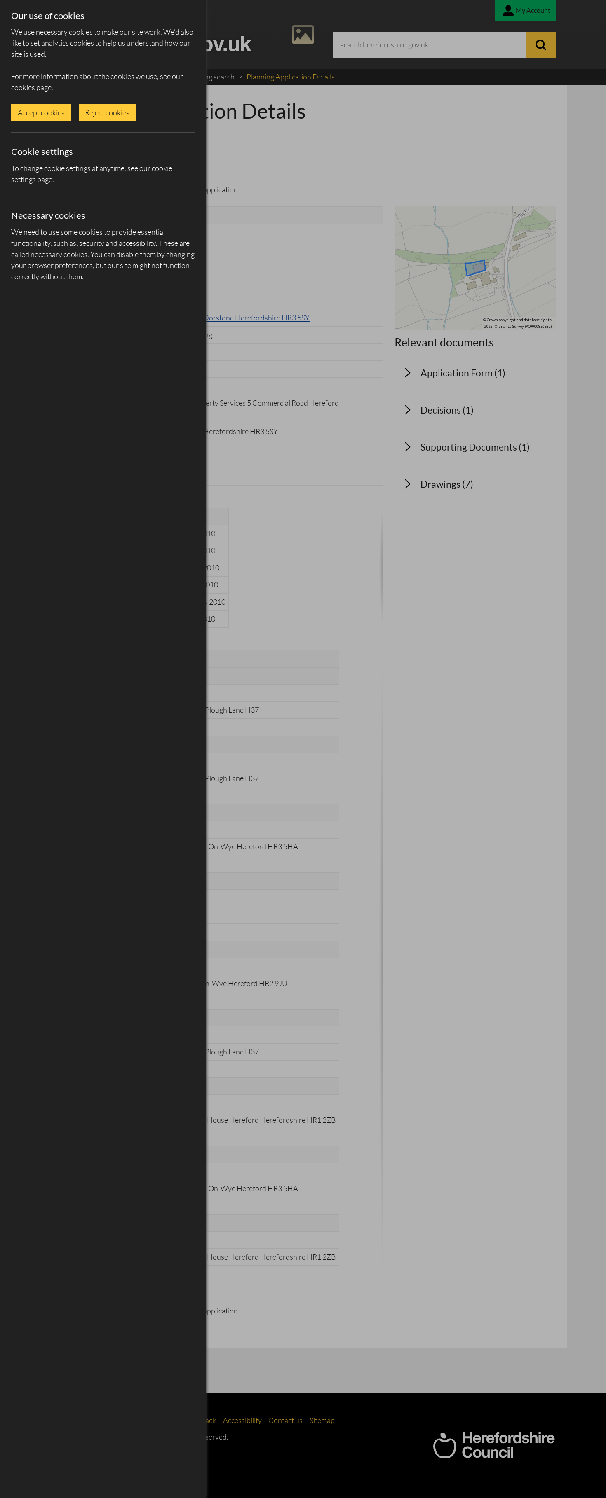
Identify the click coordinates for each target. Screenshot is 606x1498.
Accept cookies (41, 112)
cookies (23, 87)
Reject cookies (107, 112)
